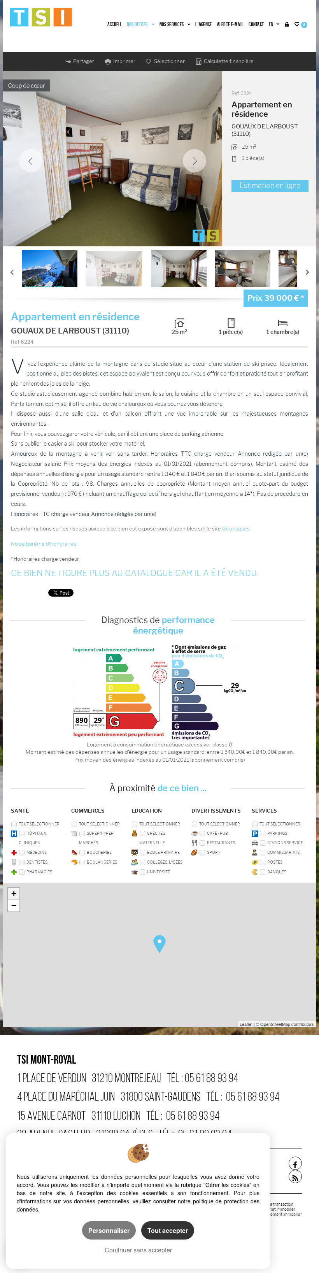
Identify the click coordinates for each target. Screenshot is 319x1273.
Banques (276, 871)
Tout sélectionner (39, 824)
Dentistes (36, 862)
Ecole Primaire (163, 852)
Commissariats (283, 852)
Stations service (285, 842)
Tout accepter (167, 1230)
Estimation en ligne (270, 185)
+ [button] (13, 893)
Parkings (277, 833)
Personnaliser (109, 1230)
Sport (213, 852)
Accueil (114, 24)
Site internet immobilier (274, 1209)
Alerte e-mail (230, 24)
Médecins (36, 852)
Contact (256, 24)
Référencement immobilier (277, 1214)
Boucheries (99, 852)
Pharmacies (39, 871)
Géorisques (236, 528)
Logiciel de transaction (273, 1204)
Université (158, 871)
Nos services (172, 24)
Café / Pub (217, 833)
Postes (274, 862)
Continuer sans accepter (138, 1249)
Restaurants (221, 842)
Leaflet (246, 1024)
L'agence (203, 24)
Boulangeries (102, 862)
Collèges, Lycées (164, 862)
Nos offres (137, 24)
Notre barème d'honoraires (44, 544)
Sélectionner (169, 61)
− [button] (13, 905)
